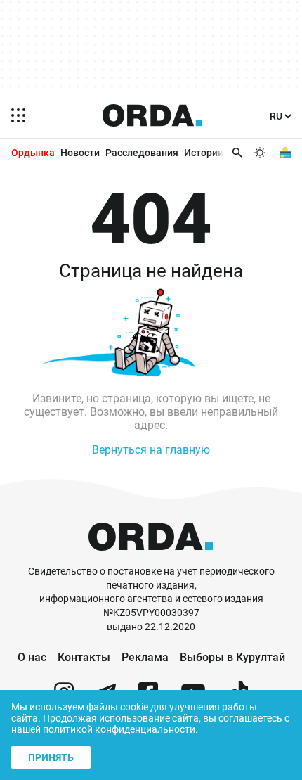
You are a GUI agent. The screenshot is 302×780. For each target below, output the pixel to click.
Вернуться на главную (151, 449)
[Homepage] (152, 115)
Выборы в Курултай (232, 657)
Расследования (141, 152)
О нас (32, 657)
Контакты (84, 657)
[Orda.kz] (150, 558)
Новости (80, 152)
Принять (51, 757)
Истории (203, 152)
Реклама (145, 657)
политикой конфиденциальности (119, 729)
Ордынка (33, 152)
